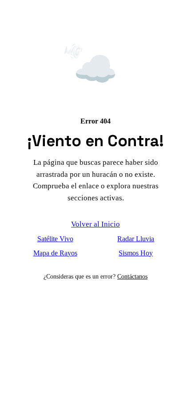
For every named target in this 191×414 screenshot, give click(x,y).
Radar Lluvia (135, 239)
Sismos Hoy (136, 253)
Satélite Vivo (55, 239)
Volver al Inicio (95, 224)
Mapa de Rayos (55, 253)
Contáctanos (132, 276)
